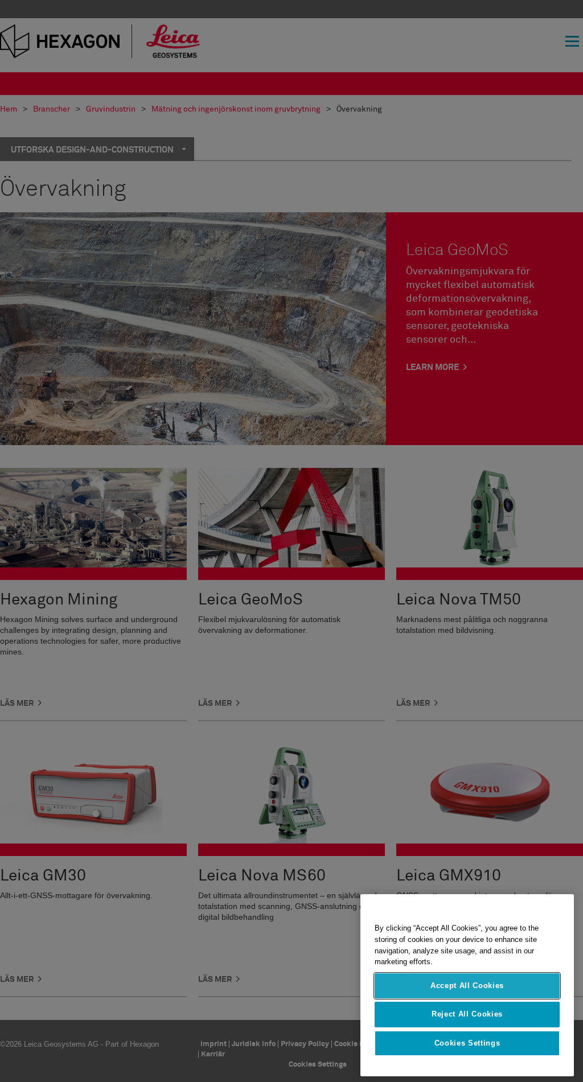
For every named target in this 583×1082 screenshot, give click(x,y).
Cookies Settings (467, 1043)
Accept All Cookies (467, 985)
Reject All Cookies (467, 1014)
